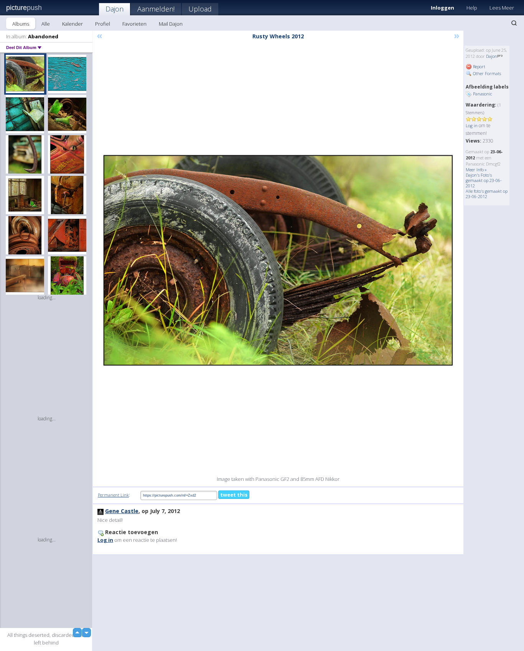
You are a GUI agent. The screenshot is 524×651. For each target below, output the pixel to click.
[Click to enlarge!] (278, 260)
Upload (200, 8)
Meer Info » (476, 169)
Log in (472, 125)
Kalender (72, 23)
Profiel (102, 23)
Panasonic (482, 94)
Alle (45, 23)
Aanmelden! (156, 8)
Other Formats (486, 73)
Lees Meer (501, 7)
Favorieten (134, 23)
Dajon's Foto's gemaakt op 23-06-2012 (484, 180)
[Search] (514, 23)
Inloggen (442, 7)
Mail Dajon (171, 23)
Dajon (114, 8)
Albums (20, 23)
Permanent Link (113, 495)
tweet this (233, 494)
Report (478, 66)
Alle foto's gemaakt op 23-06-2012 (487, 193)
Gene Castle (121, 511)
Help (471, 7)
